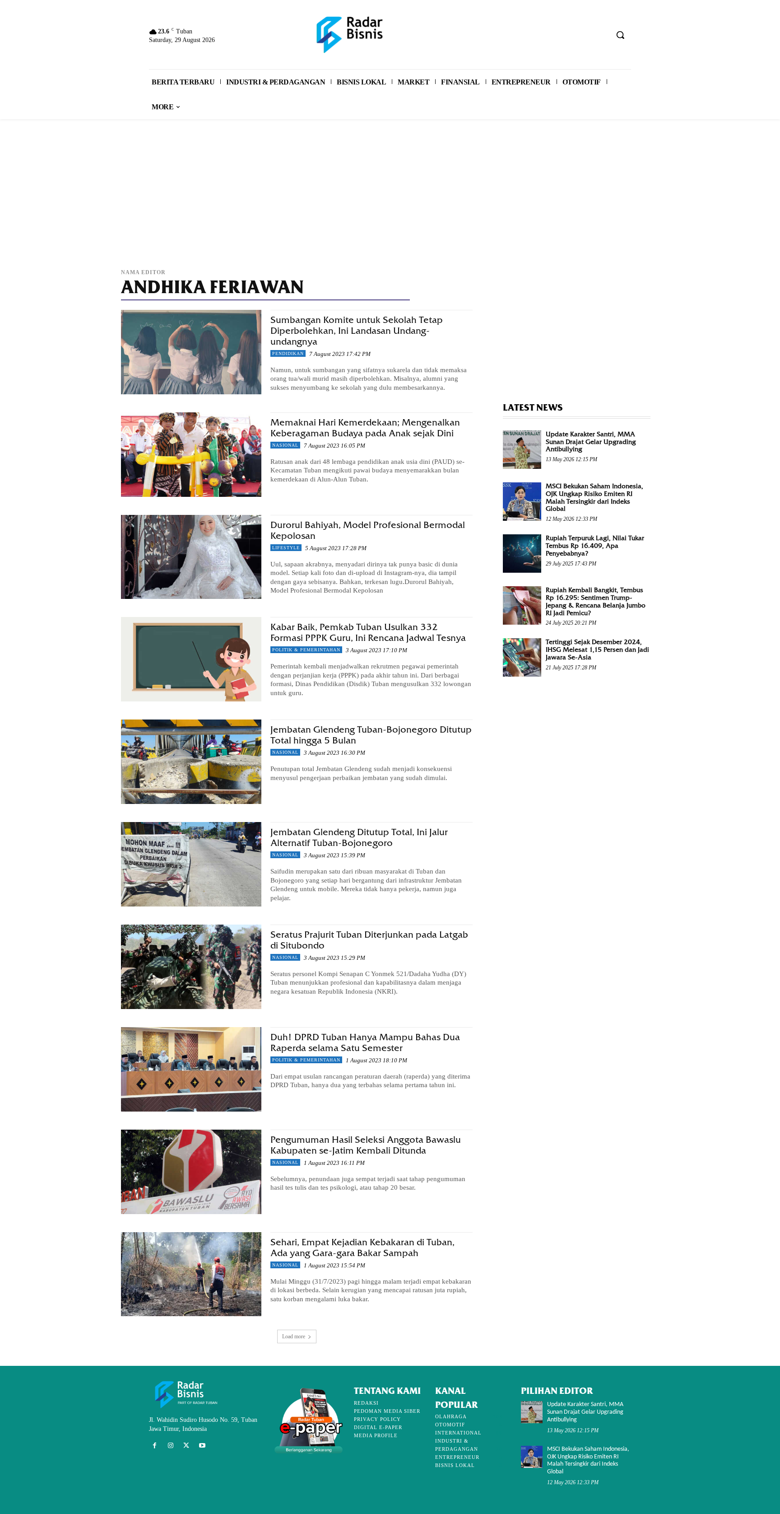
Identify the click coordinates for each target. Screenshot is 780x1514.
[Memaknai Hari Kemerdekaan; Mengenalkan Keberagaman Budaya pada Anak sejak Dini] (191, 454)
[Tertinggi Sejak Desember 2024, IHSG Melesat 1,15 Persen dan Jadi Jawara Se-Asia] (522, 657)
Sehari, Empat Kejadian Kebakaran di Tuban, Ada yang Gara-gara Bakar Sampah (362, 1248)
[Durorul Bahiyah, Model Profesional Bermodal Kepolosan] (191, 557)
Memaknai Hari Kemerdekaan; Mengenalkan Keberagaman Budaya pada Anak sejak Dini (365, 428)
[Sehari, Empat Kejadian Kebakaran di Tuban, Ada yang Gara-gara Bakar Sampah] (191, 1274)
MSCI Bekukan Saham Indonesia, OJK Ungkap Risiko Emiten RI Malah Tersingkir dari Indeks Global (594, 497)
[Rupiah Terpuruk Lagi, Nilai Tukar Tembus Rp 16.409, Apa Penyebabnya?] (522, 553)
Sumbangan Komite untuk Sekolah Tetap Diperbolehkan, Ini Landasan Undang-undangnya (356, 330)
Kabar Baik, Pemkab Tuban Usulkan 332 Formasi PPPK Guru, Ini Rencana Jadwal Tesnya (368, 632)
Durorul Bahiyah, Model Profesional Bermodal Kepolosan (367, 530)
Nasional (285, 445)
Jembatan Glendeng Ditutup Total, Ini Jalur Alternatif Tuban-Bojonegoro (359, 838)
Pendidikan (288, 353)
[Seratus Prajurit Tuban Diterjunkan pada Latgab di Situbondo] (191, 967)
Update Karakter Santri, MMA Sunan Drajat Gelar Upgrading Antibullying (591, 441)
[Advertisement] (390, 198)
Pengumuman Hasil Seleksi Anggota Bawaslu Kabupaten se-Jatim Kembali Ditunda (365, 1145)
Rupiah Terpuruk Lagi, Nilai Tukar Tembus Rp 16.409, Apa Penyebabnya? (595, 545)
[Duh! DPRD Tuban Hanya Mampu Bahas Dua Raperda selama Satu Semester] (191, 1069)
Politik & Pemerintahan (306, 649)
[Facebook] (154, 1445)
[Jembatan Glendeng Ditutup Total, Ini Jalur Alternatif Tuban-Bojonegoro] (191, 864)
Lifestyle (286, 547)
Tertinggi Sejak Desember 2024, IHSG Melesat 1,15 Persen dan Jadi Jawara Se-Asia (597, 649)
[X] (186, 1445)
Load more (293, 1336)
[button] (620, 35)
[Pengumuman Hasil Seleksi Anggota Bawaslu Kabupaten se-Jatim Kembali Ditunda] (191, 1172)
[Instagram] (170, 1445)
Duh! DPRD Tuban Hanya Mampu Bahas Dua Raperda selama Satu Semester (365, 1043)
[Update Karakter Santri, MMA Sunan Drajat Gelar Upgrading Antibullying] (522, 449)
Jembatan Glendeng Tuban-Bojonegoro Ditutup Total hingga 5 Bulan (371, 735)
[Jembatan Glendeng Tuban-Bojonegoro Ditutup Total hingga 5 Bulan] (191, 762)
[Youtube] (202, 1445)
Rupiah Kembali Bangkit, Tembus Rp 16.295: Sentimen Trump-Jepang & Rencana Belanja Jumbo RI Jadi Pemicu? (595, 601)
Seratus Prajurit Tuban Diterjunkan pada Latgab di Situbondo (369, 940)
